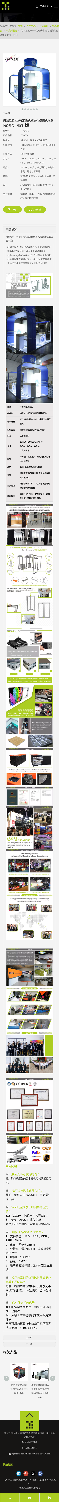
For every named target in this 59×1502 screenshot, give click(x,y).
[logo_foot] (29, 1425)
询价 (14, 209)
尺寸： (6, 158)
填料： (6, 176)
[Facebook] (40, 1473)
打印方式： (8, 154)
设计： (6, 185)
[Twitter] (33, 1473)
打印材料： (8, 145)
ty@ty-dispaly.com (42, 1454)
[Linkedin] (18, 1473)
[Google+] (25, 1473)
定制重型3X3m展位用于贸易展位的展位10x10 (19, 1389)
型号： (6, 130)
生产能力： (8, 194)
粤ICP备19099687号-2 (29, 1488)
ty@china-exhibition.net (22, 1454)
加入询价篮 (35, 209)
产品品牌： (8, 135)
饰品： (6, 167)
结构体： (7, 140)
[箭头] (29, 1415)
